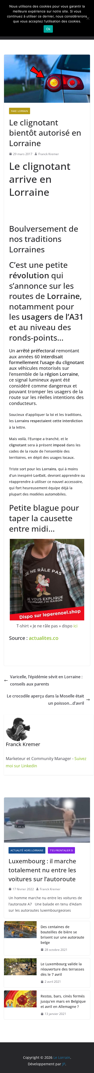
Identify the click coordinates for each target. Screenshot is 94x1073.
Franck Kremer (48, 154)
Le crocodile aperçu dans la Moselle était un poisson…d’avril (45, 699)
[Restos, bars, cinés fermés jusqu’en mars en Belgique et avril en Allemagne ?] (20, 1005)
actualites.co (43, 638)
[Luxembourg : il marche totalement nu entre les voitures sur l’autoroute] (47, 819)
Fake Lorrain (19, 111)
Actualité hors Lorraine (27, 850)
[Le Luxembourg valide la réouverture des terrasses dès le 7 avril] (20, 972)
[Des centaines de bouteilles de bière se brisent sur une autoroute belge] (20, 938)
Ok (48, 29)
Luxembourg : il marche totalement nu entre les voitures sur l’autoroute (42, 870)
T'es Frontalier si (61, 850)
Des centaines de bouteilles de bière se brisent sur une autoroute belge (62, 934)
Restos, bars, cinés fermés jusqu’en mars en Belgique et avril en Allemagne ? (63, 1001)
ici (75, 626)
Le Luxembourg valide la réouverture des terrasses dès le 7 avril (62, 969)
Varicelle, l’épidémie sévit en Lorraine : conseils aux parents (46, 680)
